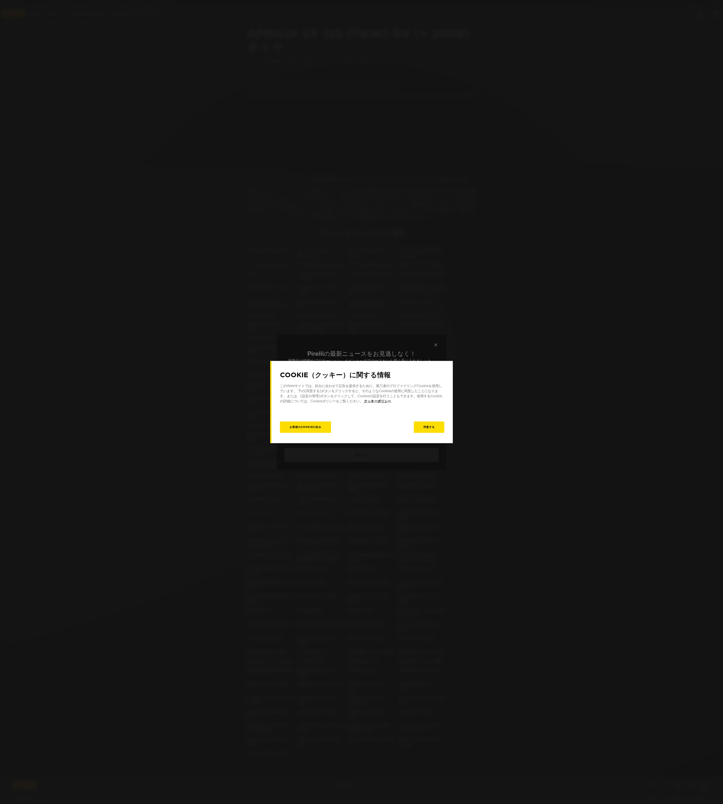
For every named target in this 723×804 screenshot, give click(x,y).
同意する (429, 426)
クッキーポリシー (377, 401)
